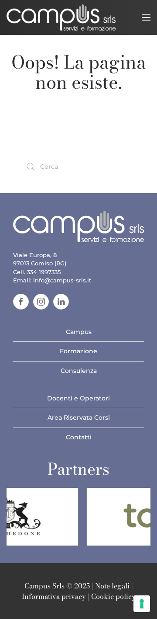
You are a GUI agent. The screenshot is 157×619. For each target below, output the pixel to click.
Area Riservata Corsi (79, 417)
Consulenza (79, 371)
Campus (79, 332)
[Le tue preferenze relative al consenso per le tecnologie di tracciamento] (141, 603)
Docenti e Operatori (78, 398)
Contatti (79, 437)
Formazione (78, 351)
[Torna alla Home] (61, 17)
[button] (146, 17)
